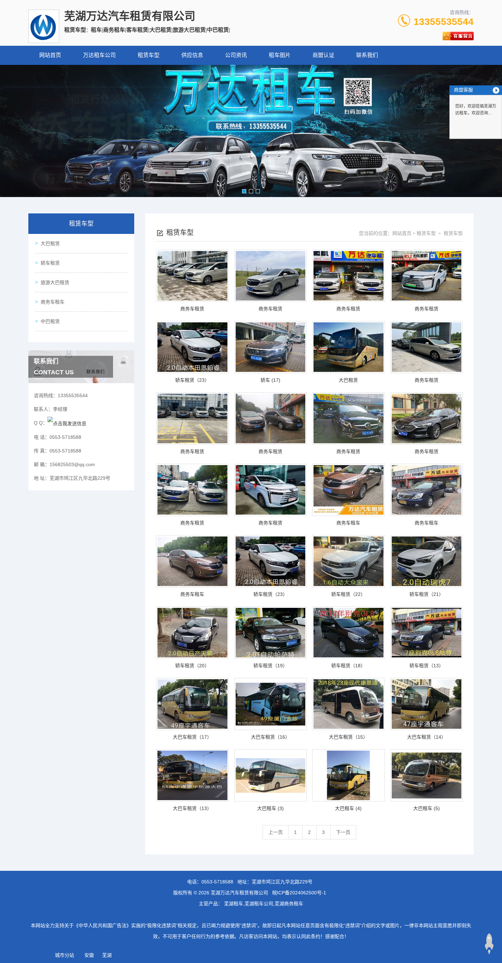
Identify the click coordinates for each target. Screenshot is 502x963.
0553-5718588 (217, 881)
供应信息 (192, 55)
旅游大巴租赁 (55, 282)
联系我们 (367, 55)
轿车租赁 (50, 263)
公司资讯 (236, 55)
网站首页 (50, 55)
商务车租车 (53, 302)
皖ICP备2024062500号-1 (299, 892)
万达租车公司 (99, 55)
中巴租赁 (50, 321)
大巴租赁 (50, 243)
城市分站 (64, 955)
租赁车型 (148, 55)
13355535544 (444, 21)
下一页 (343, 832)
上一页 (275, 832)
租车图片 (280, 55)
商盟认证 (323, 55)
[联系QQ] (66, 422)
